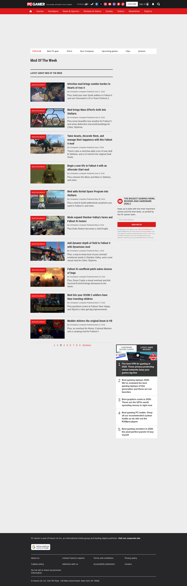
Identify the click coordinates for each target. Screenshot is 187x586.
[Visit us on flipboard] (118, 4)
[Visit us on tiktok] (123, 4)
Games (40, 11)
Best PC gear (53, 51)
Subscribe (132, 4)
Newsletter (134, 11)
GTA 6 (69, 51)
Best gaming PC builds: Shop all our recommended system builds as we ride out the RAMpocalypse (137, 417)
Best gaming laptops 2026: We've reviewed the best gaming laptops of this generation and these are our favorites (137, 386)
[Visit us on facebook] (96, 4)
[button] (158, 4)
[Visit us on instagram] (105, 4)
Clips (128, 51)
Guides (109, 11)
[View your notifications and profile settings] (153, 4)
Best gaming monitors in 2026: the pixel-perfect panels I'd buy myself (138, 432)
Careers (128, 564)
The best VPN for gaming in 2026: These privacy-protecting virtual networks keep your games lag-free (138, 368)
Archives (86, 345)
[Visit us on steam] (92, 4)
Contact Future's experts (73, 558)
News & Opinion (71, 11)
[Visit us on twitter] (101, 4)
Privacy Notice (146, 231)
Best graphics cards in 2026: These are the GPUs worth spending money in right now (137, 402)
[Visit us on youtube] (109, 4)
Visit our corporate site (129, 538)
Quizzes (141, 51)
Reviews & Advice (92, 11)
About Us (35, 558)
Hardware (53, 11)
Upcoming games (110, 51)
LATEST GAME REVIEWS (146, 348)
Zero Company (87, 51)
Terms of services (144, 229)
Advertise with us (70, 564)
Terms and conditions (103, 558)
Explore (148, 11)
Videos (120, 11)
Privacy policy (131, 558)
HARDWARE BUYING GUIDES (126, 348)
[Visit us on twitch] (114, 4)
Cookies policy (37, 564)
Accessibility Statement (104, 564)
